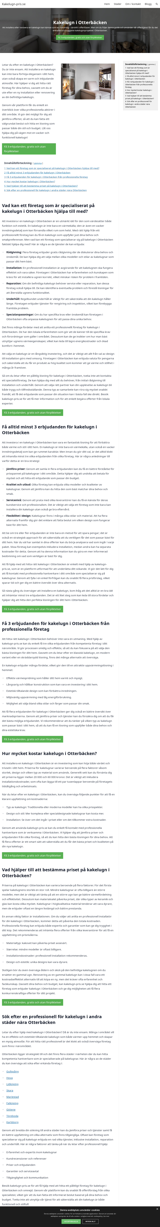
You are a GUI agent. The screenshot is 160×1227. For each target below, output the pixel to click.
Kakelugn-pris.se (14, 4)
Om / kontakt (133, 4)
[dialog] (80, 1216)
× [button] (157, 1209)
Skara (9, 1090)
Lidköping (12, 1084)
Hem (107, 4)
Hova (9, 1077)
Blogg (148, 4)
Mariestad (12, 1096)
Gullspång (12, 1071)
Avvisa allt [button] (90, 1221)
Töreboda (12, 1116)
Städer (117, 4)
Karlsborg (12, 1122)
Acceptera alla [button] (71, 1221)
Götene (11, 1109)
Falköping (12, 1103)
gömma (38, 163)
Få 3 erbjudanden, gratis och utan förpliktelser (80, 37)
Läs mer (106, 1216)
